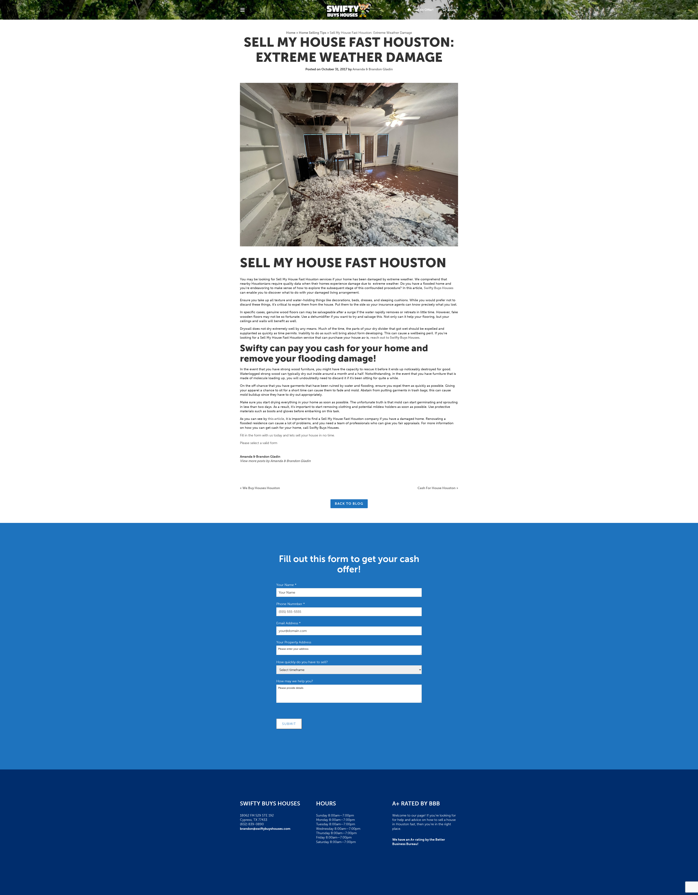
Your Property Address (293, 642)
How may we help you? (294, 681)
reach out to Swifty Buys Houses (394, 338)
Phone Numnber (290, 604)
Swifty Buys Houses (438, 288)
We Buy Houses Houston (261, 488)
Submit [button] (289, 724)
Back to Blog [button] (349, 504)
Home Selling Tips (312, 33)
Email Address (288, 623)
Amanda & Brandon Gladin (372, 69)
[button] (450, 10)
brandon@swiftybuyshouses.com (265, 829)
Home (290, 33)
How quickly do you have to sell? (302, 662)
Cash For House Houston (437, 488)
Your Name (286, 585)
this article (276, 419)
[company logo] (349, 9)
